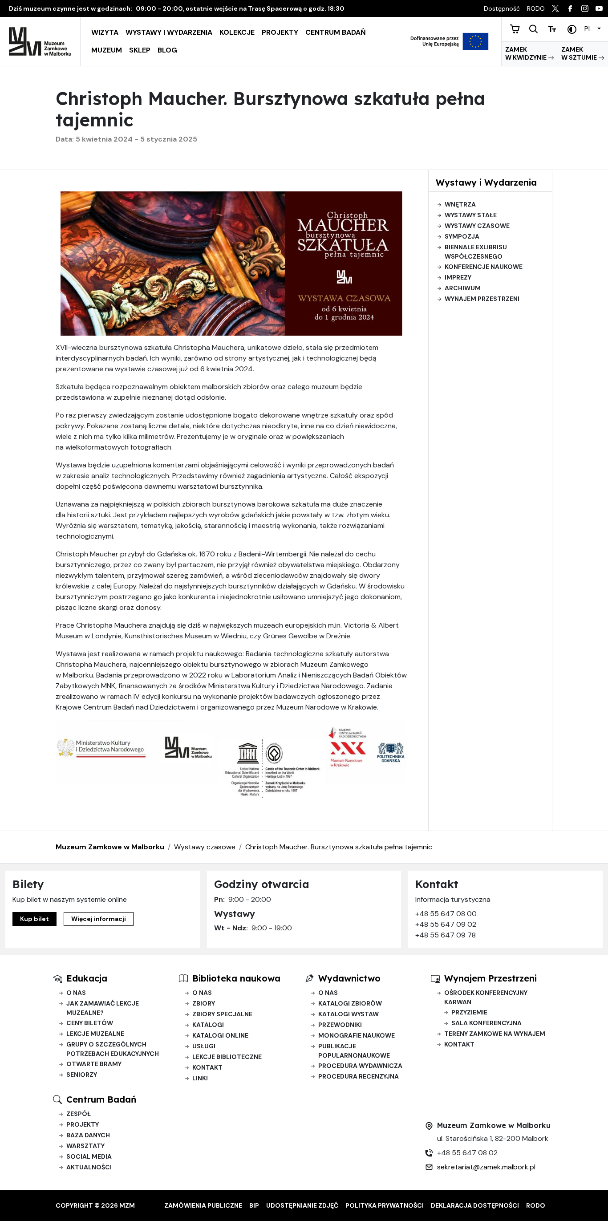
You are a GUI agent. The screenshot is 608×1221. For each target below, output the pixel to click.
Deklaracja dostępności (475, 1205)
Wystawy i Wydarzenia (169, 32)
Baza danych (88, 1135)
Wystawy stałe (471, 215)
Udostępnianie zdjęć (302, 1205)
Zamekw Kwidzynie (526, 53)
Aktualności (89, 1167)
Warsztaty (85, 1146)
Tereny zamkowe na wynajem (494, 1034)
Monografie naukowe (356, 1035)
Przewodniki (340, 1025)
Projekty (280, 32)
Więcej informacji (98, 919)
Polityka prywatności (384, 1205)
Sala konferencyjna (486, 1023)
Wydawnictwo (349, 978)
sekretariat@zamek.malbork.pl (486, 1167)
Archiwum (463, 288)
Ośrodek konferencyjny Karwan (485, 997)
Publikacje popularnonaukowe (354, 1050)
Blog (167, 50)
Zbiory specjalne (222, 1014)
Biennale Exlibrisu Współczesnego (476, 251)
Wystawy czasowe (477, 226)
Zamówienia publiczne (203, 1205)
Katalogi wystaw (348, 1014)
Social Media (89, 1156)
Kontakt (207, 1067)
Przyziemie (469, 1012)
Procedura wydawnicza (360, 1066)
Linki (200, 1078)
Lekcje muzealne (95, 1034)
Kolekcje (237, 32)
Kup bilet (34, 919)
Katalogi (208, 1025)
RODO (535, 1205)
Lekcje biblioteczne (227, 1057)
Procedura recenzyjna (358, 1076)
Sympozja (462, 236)
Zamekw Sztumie (579, 53)
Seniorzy (81, 1075)
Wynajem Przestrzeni (490, 978)
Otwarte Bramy (94, 1064)
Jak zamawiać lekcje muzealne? (102, 1008)
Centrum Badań (335, 32)
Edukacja (86, 978)
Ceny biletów (89, 1023)
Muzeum (106, 50)
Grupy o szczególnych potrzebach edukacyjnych (112, 1049)
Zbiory (203, 1003)
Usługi (203, 1046)
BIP (254, 1205)
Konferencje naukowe (484, 267)
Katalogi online (220, 1035)
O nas (76, 993)
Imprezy (458, 277)
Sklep (139, 50)
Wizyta (104, 32)
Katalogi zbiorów (350, 1003)
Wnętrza (460, 204)
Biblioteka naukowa (236, 978)
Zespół (78, 1114)
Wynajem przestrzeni (482, 299)
